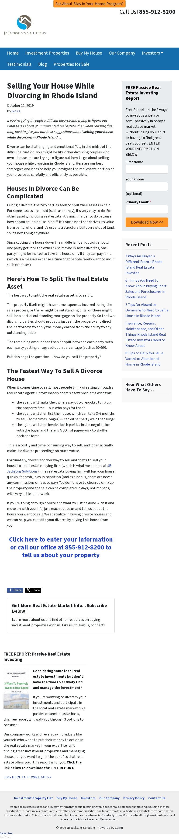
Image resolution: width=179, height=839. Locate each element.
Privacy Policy (134, 798)
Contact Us (156, 798)
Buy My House (89, 53)
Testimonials (19, 64)
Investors (151, 53)
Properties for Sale (72, 64)
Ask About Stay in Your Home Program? (89, 4)
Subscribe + (6, 833)
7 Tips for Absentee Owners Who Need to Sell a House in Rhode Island (146, 310)
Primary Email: (138, 202)
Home (13, 53)
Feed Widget (5, 837)
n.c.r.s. (16, 111)
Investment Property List (33, 798)
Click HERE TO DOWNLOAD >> (27, 777)
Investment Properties (47, 53)
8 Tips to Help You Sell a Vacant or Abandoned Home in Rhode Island (144, 359)
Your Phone (135, 179)
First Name (134, 162)
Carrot (119, 827)
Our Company (122, 53)
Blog (42, 64)
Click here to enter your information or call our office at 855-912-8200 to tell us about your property (61, 547)
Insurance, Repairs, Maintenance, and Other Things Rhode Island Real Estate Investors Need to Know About (145, 334)
